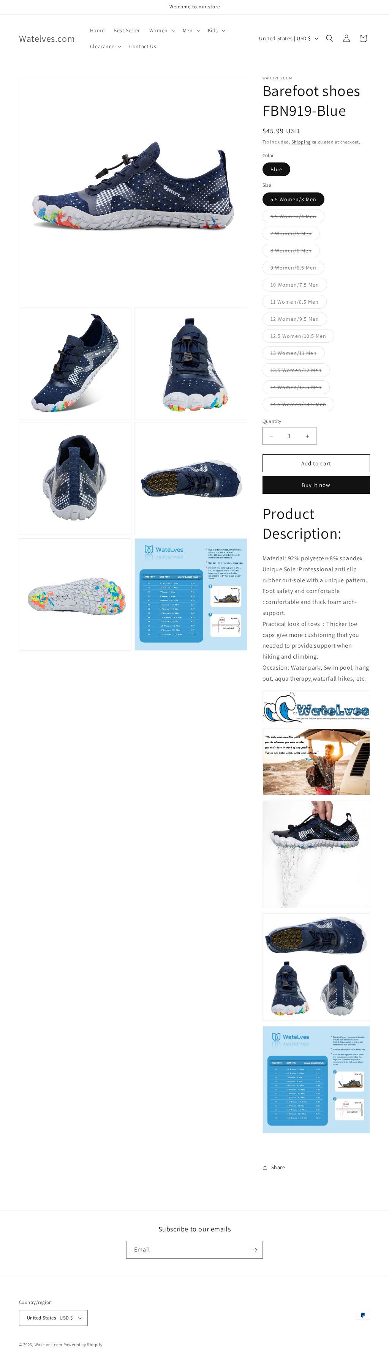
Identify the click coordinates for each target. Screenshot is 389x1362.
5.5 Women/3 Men (293, 199)
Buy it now (316, 485)
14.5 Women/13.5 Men (302, 405)
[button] (161, 30)
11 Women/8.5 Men (298, 303)
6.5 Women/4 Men (297, 218)
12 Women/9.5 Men (298, 320)
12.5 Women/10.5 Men (302, 337)
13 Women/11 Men (297, 354)
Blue (276, 169)
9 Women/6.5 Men (297, 269)
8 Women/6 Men (295, 252)
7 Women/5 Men (295, 235)
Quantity (271, 421)
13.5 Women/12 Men (300, 371)
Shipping (301, 142)
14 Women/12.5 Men (300, 388)
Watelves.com (48, 1344)
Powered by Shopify (83, 1344)
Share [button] (278, 1167)
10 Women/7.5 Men (298, 286)
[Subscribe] (254, 1250)
